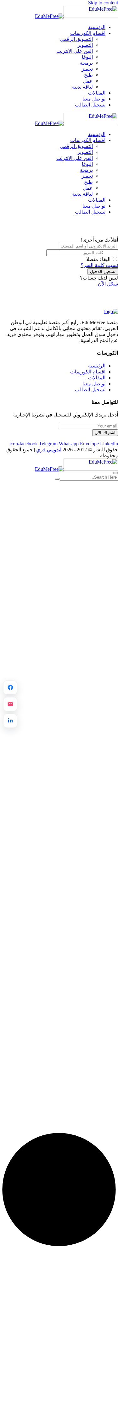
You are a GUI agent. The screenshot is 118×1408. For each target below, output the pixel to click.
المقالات (96, 92)
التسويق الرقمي (76, 39)
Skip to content (103, 2)
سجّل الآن (108, 283)
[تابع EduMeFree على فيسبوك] (10, 687)
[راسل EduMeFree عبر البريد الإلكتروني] (10, 704)
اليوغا (87, 57)
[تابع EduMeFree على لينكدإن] (10, 721)
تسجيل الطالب (90, 104)
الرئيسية (96, 27)
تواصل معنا (93, 98)
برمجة (86, 63)
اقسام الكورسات (87, 33)
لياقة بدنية (82, 87)
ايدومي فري (48, 449)
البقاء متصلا (98, 259)
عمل (88, 81)
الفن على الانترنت (74, 51)
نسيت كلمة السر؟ (99, 265)
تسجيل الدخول (102, 271)
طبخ (88, 75)
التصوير (85, 45)
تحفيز (87, 69)
